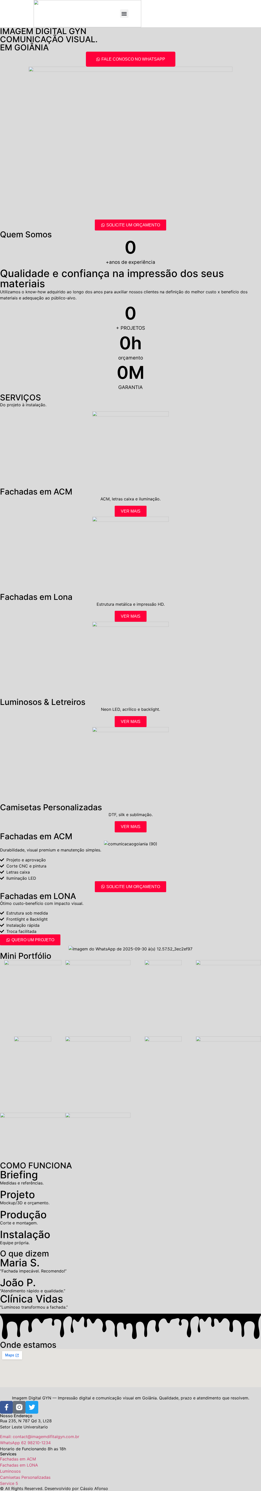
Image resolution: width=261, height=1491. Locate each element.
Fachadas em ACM (36, 492)
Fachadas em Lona (36, 597)
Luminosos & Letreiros (42, 702)
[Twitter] (31, 1407)
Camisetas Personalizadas (51, 807)
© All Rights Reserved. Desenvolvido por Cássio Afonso (54, 1488)
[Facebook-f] (6, 1407)
